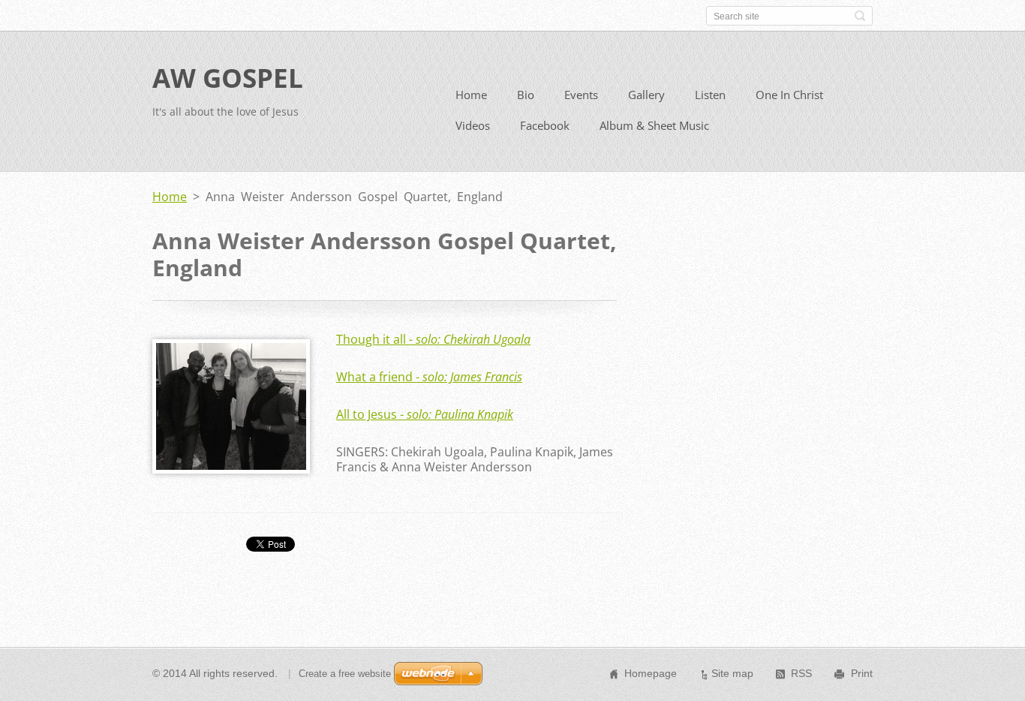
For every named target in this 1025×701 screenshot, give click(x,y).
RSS (801, 673)
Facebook (545, 125)
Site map (732, 673)
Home (471, 94)
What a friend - (429, 377)
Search (860, 16)
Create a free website (345, 673)
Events (581, 94)
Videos (472, 125)
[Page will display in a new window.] (231, 469)
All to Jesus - (424, 414)
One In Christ (789, 94)
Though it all (433, 339)
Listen (710, 94)
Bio (525, 94)
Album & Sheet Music (654, 125)
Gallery (646, 94)
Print (862, 673)
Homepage (650, 673)
